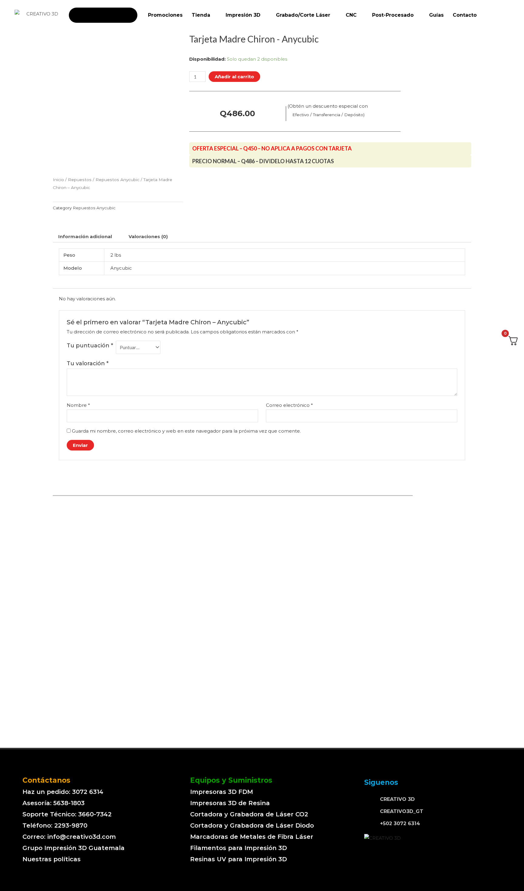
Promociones (165, 15)
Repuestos (80, 179)
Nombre (78, 405)
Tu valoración (88, 363)
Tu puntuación (90, 345)
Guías (436, 15)
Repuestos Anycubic (117, 179)
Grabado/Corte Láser (303, 15)
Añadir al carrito (234, 76)
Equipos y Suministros (231, 780)
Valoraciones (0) (148, 236)
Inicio (58, 179)
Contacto (465, 15)
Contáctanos (46, 780)
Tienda (201, 15)
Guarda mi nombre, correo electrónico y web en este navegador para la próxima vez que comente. (186, 431)
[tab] (85, 236)
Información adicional (85, 236)
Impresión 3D (243, 15)
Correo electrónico (289, 405)
